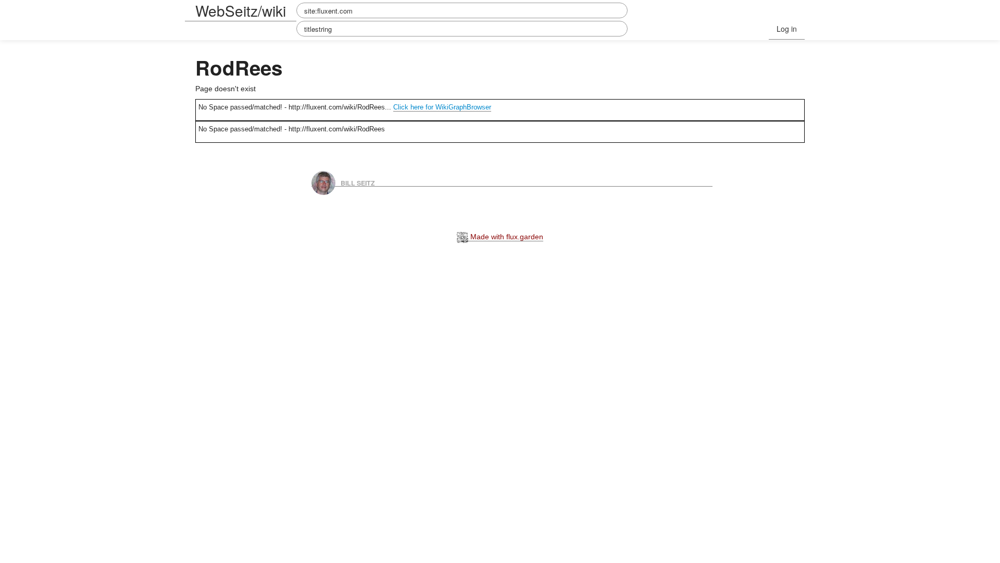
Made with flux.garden (505, 236)
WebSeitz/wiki (240, 10)
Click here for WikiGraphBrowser (442, 107)
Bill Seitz (358, 182)
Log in (787, 28)
